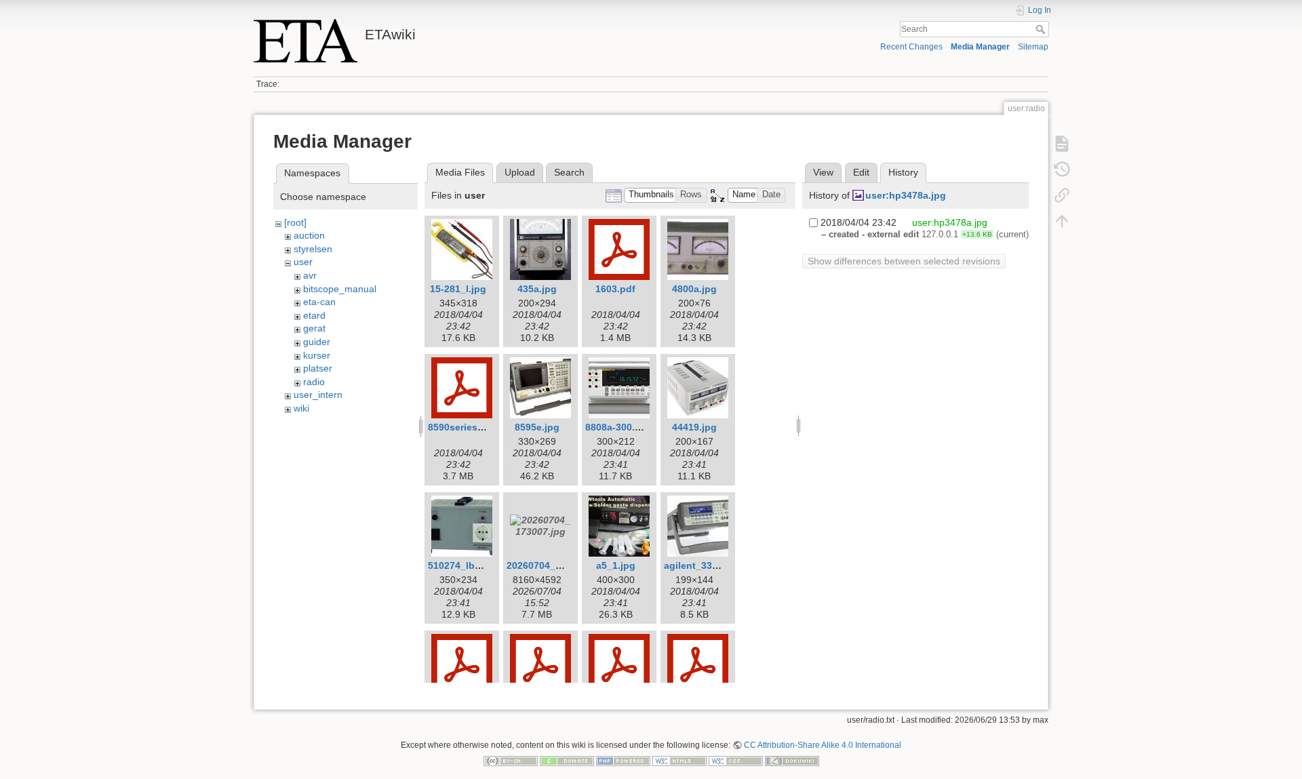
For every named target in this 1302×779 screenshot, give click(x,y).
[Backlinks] (1062, 195)
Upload (520, 172)
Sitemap (1033, 47)
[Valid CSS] (736, 760)
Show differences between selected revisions (904, 261)
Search (1041, 29)
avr (310, 275)
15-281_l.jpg (458, 288)
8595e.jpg (537, 427)
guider (316, 341)
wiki (301, 408)
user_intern (318, 394)
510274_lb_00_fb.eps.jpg (485, 565)
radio (314, 381)
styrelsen (313, 248)
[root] (295, 222)
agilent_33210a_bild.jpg (719, 565)
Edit (861, 172)
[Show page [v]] (1062, 144)
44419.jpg (694, 427)
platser (317, 368)
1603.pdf (615, 288)
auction (309, 235)
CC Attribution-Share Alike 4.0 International (822, 745)
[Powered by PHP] (623, 760)
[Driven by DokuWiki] (792, 760)
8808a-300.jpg (617, 427)
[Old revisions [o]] (1062, 169)
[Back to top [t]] (1062, 221)
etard (314, 315)
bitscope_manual (339, 288)
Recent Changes (911, 47)
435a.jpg (537, 288)
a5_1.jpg (615, 565)
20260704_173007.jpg (556, 565)
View (823, 172)
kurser (316, 355)
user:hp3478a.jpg (905, 195)
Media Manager (980, 47)
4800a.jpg (694, 288)
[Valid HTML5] (679, 760)
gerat (314, 328)
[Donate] (567, 760)
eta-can (319, 301)
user (303, 261)
